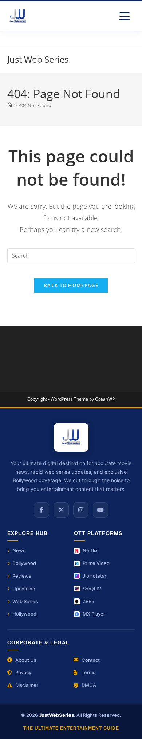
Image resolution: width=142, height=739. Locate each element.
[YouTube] (100, 510)
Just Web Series (37, 59)
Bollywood (24, 563)
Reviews (21, 576)
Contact (91, 660)
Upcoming (23, 588)
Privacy (23, 672)
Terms (88, 672)
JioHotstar (94, 576)
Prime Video (96, 563)
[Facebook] (41, 510)
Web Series (25, 601)
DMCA (89, 685)
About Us (25, 660)
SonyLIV (92, 588)
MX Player (94, 614)
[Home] (9, 105)
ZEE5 (88, 601)
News (18, 550)
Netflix (90, 550)
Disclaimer (26, 685)
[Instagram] (80, 510)
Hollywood (24, 614)
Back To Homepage (71, 285)
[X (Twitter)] (61, 510)
